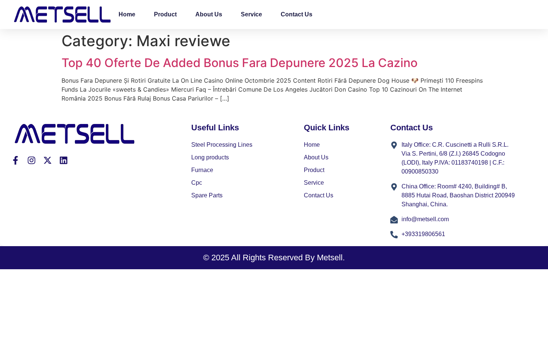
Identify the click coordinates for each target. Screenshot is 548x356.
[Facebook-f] (15, 160)
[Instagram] (31, 160)
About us (208, 14)
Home (127, 14)
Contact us (296, 14)
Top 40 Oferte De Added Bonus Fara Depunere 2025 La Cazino (240, 62)
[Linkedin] (63, 160)
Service (251, 14)
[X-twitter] (47, 160)
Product (165, 14)
